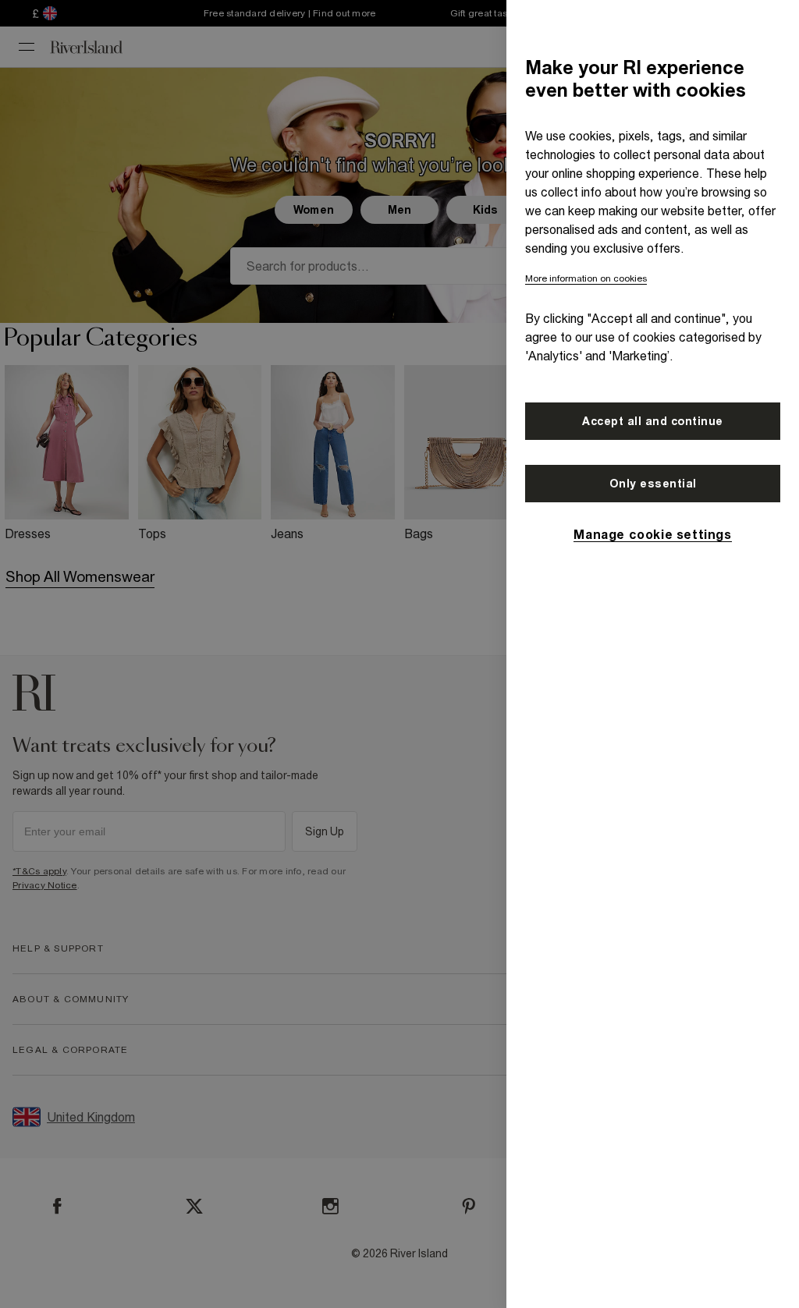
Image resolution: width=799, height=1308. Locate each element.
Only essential (653, 483)
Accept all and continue (652, 421)
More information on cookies (586, 278)
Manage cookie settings (652, 534)
